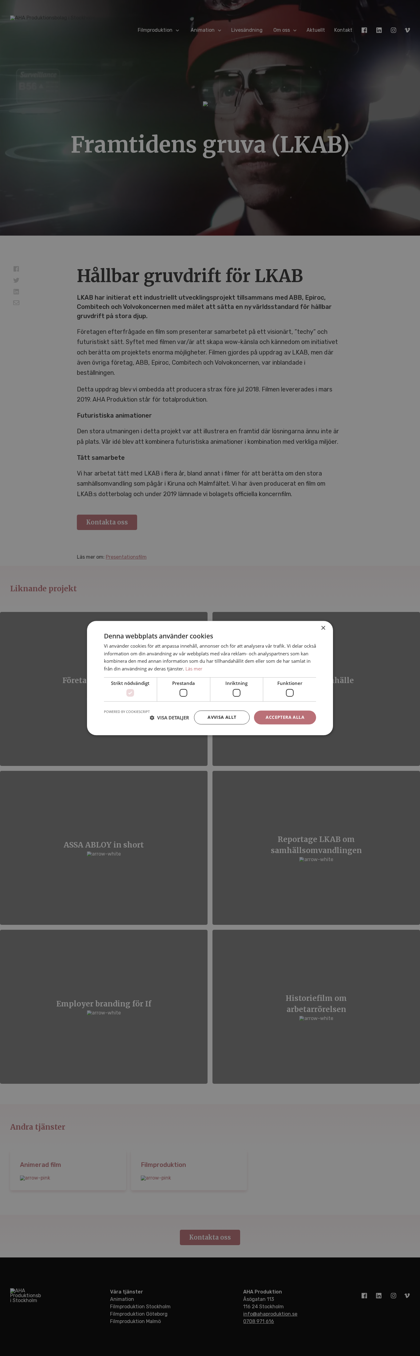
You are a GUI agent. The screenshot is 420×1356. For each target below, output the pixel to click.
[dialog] (210, 678)
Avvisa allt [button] (222, 717)
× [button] (323, 628)
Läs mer (193, 669)
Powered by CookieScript (127, 712)
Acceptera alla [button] (285, 717)
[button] (169, 717)
